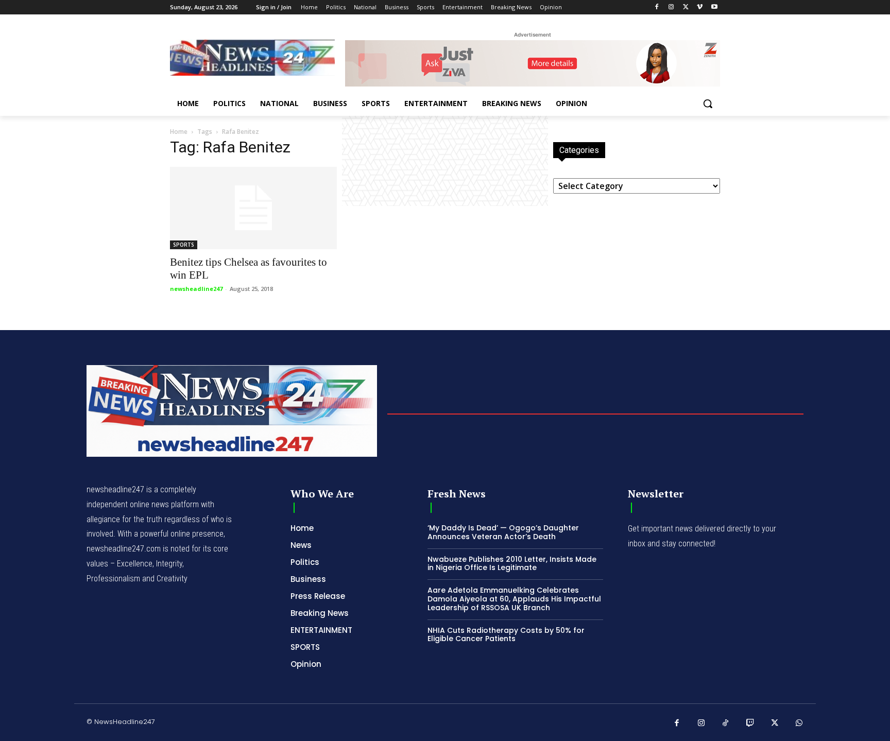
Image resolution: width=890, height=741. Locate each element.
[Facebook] (657, 7)
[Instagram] (671, 7)
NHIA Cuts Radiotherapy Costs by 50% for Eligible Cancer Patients (506, 634)
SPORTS (183, 244)
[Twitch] (750, 723)
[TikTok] (725, 723)
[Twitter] (686, 7)
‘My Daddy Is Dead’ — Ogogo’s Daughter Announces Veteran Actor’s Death (503, 532)
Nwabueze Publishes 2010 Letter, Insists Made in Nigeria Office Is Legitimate (511, 563)
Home (178, 131)
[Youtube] (714, 7)
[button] (707, 103)
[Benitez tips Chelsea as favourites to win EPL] (253, 208)
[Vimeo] (700, 7)
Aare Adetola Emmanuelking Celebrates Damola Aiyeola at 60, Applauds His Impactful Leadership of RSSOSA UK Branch (514, 599)
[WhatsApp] (799, 723)
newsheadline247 (196, 288)
